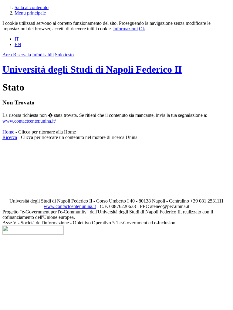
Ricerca (9, 137)
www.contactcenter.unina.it (70, 206)
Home (8, 131)
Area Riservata (16, 54)
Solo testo (64, 54)
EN (18, 44)
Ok (142, 28)
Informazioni (125, 28)
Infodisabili (43, 54)
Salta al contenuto (32, 7)
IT (17, 38)
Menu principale (30, 12)
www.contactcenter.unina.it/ (29, 121)
